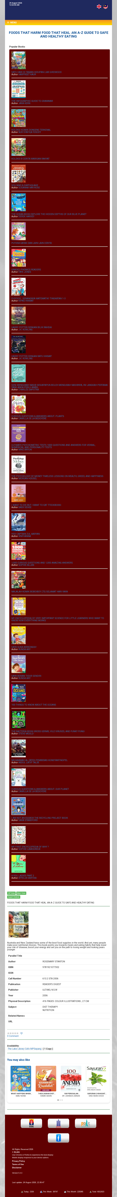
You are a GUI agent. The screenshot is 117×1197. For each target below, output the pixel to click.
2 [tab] (60, 1100)
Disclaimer (17, 1168)
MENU (13, 22)
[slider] (13, 1033)
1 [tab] (58, 1100)
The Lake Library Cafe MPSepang (24, 1048)
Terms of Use (18, 1164)
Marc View (21, 893)
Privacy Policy (18, 1161)
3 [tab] (62, 1100)
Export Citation (13, 897)
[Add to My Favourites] (21, 1033)
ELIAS (17, 1152)
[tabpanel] (20, 1081)
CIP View (11, 893)
